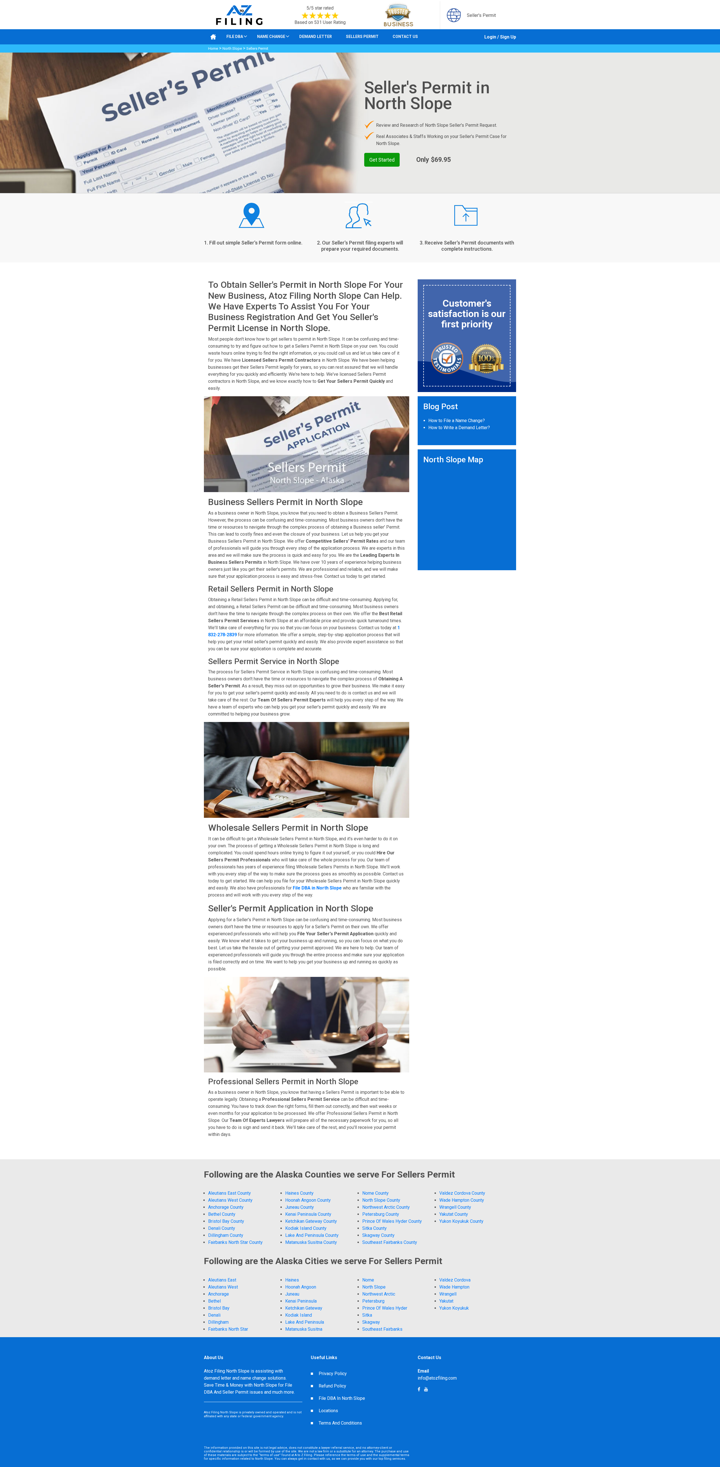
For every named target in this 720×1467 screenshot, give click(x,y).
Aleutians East (222, 1280)
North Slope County (381, 1200)
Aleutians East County (229, 1193)
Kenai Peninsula (301, 1301)
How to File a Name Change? (456, 420)
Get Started (382, 160)
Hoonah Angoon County (308, 1200)
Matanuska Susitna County (311, 1242)
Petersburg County (380, 1214)
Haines (292, 1280)
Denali (214, 1315)
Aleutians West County (230, 1200)
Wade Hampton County (461, 1200)
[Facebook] (426, 1389)
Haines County (299, 1193)
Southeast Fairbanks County (389, 1242)
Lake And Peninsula (304, 1322)
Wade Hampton (454, 1287)
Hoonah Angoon (300, 1287)
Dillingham (218, 1322)
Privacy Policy (333, 1373)
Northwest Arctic (378, 1294)
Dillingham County (225, 1235)
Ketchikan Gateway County (311, 1221)
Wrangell (447, 1294)
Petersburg (373, 1301)
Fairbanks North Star (228, 1329)
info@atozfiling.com (437, 1378)
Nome (368, 1280)
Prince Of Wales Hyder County (392, 1221)
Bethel (214, 1301)
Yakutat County (453, 1214)
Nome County (375, 1193)
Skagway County (378, 1235)
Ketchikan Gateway (303, 1308)
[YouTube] (419, 1389)
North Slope (232, 48)
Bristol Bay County (226, 1221)
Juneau (292, 1294)
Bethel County (221, 1214)
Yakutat (446, 1301)
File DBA (234, 36)
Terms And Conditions (340, 1423)
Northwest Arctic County (386, 1207)
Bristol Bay (219, 1308)
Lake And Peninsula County (312, 1235)
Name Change (271, 36)
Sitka (367, 1315)
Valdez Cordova (455, 1280)
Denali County (221, 1228)
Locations (328, 1410)
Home (213, 48)
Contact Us (405, 36)
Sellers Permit (362, 36)
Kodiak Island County (306, 1228)
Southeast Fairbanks (382, 1329)
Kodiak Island (298, 1315)
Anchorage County (226, 1207)
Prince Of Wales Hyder (384, 1308)
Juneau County (299, 1207)
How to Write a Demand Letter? (459, 427)
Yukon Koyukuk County (461, 1221)
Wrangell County (455, 1207)
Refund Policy (332, 1386)
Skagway (371, 1322)
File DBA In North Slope (342, 1398)
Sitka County (374, 1228)
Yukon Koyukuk (454, 1308)
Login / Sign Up (500, 37)
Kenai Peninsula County (308, 1214)
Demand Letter (315, 36)
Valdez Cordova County (462, 1193)
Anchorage (218, 1294)
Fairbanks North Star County (235, 1242)
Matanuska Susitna (303, 1329)
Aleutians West (223, 1287)
